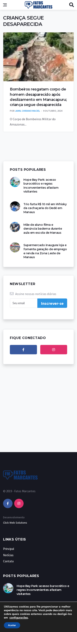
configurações (18, 618)
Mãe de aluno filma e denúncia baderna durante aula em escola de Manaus (42, 229)
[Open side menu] (5, 5)
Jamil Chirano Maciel (27, 110)
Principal (8, 549)
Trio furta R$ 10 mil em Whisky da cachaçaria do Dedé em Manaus (45, 208)
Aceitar (12, 625)
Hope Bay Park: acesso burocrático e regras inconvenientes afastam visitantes (40, 186)
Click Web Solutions (15, 522)
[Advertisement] (38, 412)
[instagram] (53, 349)
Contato (8, 561)
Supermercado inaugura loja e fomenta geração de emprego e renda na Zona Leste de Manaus (45, 251)
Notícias (8, 555)
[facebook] (23, 349)
